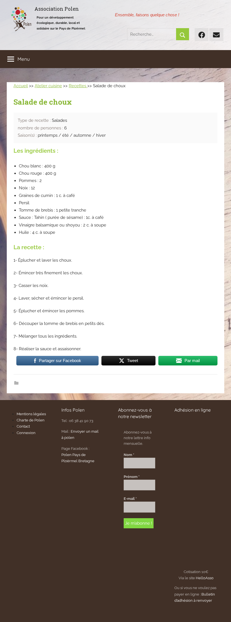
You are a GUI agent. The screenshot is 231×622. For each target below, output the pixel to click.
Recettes (78, 85)
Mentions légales (31, 414)
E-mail (130, 499)
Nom (129, 455)
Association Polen (56, 9)
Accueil (21, 85)
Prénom (131, 477)
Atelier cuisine (48, 85)
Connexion (26, 433)
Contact (23, 426)
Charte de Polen (31, 420)
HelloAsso (205, 578)
